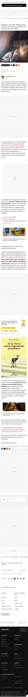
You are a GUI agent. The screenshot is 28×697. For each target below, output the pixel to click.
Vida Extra (16, 639)
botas (2, 603)
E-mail (19, 65)
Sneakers (3, 593)
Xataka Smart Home (5, 644)
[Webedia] (5, 630)
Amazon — (13, 330)
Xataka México (4, 676)
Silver (2, 600)
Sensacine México (18, 681)
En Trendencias (6, 237)
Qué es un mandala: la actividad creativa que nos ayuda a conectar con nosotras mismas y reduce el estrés (13, 429)
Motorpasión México (18, 687)
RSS (21, 578)
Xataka (2, 637)
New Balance (13, 18)
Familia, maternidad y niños (19, 593)
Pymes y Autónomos (18, 667)
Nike (19, 18)
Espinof (16, 648)
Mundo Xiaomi (4, 646)
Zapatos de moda (6, 606)
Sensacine (16, 646)
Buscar (22, 622)
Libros (17, 445)
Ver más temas (5, 614)
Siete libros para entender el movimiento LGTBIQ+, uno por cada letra (13, 414)
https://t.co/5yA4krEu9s (9, 219)
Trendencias (4, 665)
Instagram (18, 578)
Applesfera (3, 641)
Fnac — (5, 330)
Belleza (16, 600)
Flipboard (16, 65)
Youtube (15, 578)
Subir (22, 629)
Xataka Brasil (4, 678)
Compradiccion (4, 669)
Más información (15, 695)
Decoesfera (3, 667)
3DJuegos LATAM (18, 676)
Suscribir (22, 570)
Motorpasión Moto (18, 658)
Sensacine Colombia (18, 683)
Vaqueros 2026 (14, 556)
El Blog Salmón (17, 665)
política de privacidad (18, 573)
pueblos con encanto (6, 609)
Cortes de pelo (18, 603)
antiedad (16, 609)
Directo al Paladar (5, 656)
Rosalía (22, 445)
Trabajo (3, 597)
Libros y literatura (9, 445)
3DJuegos (16, 637)
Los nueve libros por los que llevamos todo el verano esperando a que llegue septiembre (14, 239)
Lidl (22, 18)
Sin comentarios (6, 65)
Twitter (14, 65)
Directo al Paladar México (6, 687)
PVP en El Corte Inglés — (8, 327)
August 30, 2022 (7, 223)
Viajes (15, 597)
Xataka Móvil (4, 639)
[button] (11, 76)
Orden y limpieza (18, 606)
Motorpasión (17, 656)
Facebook (11, 65)
